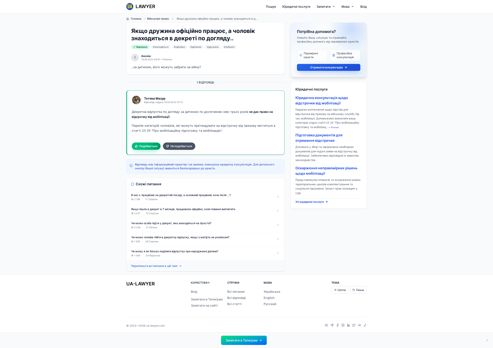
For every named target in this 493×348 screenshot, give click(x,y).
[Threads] (360, 326)
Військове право (158, 18)
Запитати (324, 6)
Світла (341, 290)
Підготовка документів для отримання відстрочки (318, 138)
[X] (354, 326)
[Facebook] (338, 326)
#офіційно (179, 46)
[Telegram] (332, 326)
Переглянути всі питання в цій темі (154, 265)
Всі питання (236, 291)
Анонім (146, 56)
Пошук (271, 6)
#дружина (213, 46)
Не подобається (181, 146)
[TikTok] (365, 326)
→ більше (334, 127)
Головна (136, 18)
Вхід (363, 6)
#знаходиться (161, 46)
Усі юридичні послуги (309, 201)
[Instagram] (343, 326)
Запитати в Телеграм (207, 299)
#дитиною (196, 46)
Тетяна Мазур (154, 98)
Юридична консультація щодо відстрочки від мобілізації (321, 100)
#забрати (229, 46)
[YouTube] (327, 326)
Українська (272, 291)
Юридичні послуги (296, 6)
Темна (360, 290)
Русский (270, 304)
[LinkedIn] (349, 326)
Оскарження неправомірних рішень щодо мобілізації (326, 170)
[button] (244, 340)
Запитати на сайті (204, 305)
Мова (345, 6)
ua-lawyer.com (155, 325)
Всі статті (234, 304)
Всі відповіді (236, 298)
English (269, 298)
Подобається (148, 146)
